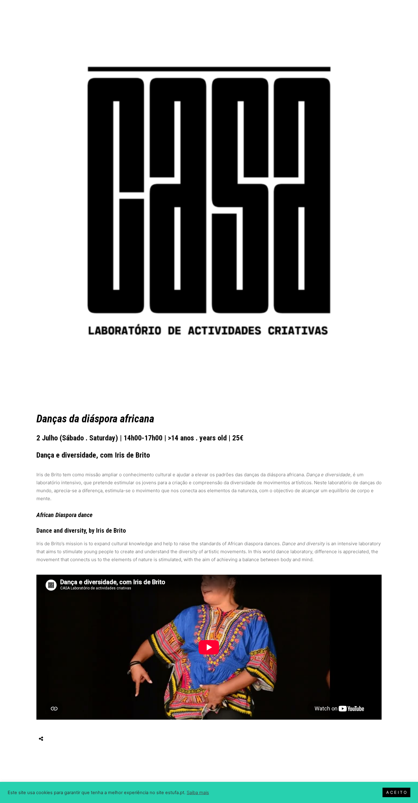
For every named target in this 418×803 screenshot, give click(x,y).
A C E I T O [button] (396, 792)
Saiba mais (198, 792)
